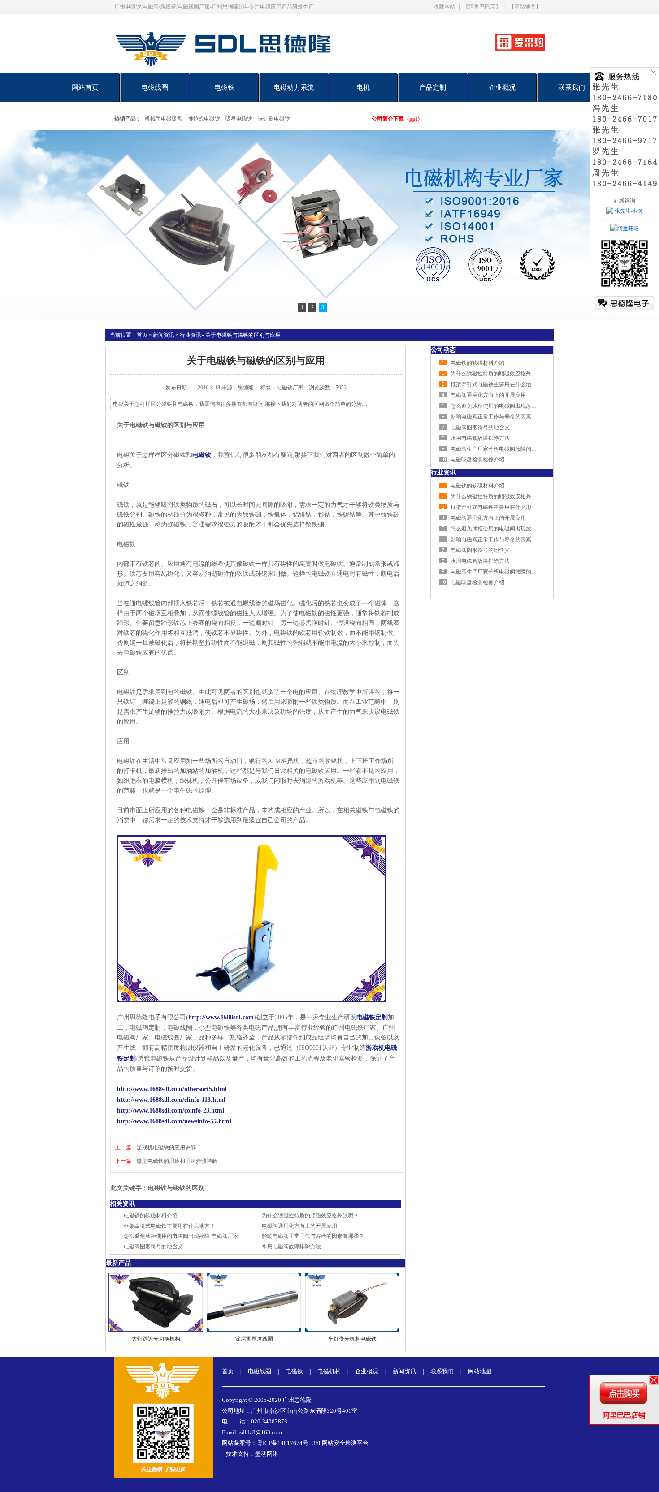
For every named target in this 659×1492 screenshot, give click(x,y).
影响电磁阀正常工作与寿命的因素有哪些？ (313, 1236)
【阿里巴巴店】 (482, 7)
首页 (142, 335)
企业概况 (502, 87)
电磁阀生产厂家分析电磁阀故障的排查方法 (502, 449)
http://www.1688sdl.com (221, 1017)
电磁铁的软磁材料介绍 (151, 1215)
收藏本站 (444, 7)
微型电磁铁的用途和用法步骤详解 (177, 1161)
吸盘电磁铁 (238, 119)
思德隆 (246, 387)
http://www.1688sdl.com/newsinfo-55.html (174, 1121)
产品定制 (432, 87)
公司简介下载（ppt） (397, 119)
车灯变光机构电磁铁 (352, 1339)
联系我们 (571, 87)
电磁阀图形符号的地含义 (153, 1246)
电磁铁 (224, 87)
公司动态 (443, 349)
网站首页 (85, 87)
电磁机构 (329, 1371)
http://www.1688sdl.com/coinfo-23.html (170, 1110)
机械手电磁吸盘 (163, 119)
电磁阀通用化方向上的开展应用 (299, 1226)
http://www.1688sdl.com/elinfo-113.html (171, 1099)
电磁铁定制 (372, 1017)
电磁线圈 (154, 87)
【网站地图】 (525, 7)
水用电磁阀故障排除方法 (291, 1246)
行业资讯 (190, 335)
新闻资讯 (163, 335)
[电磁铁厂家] (254, 71)
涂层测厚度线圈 (254, 1339)
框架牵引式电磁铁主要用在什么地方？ (169, 1226)
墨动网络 (266, 1453)
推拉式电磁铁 (204, 119)
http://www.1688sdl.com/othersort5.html (172, 1089)
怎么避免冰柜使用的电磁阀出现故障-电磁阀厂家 (181, 1236)
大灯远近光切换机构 (156, 1339)
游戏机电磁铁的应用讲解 (166, 1147)
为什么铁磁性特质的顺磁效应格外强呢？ (310, 1215)
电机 (363, 87)
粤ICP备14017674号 (282, 1443)
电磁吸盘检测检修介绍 (477, 460)
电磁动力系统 (293, 87)
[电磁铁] (329, 225)
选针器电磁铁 (274, 119)
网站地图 (479, 1371)
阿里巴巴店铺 (624, 1415)
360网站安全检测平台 (340, 1443)
